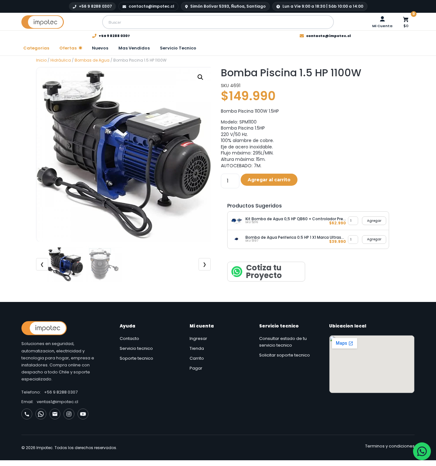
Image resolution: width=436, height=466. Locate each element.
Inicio (41, 60)
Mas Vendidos (134, 48)
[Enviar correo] (54, 414)
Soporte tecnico (136, 358)
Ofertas (68, 48)
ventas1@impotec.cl (57, 402)
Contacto (129, 338)
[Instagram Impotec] (69, 414)
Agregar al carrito (269, 180)
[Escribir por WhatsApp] (40, 414)
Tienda (197, 348)
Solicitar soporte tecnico (284, 355)
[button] (200, 77)
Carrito (197, 358)
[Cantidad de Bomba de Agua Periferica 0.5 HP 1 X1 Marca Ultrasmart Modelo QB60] (353, 239)
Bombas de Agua (92, 60)
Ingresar (198, 338)
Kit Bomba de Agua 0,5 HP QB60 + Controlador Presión (295, 219)
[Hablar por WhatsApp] (422, 451)
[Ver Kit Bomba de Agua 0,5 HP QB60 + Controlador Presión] (236, 220)
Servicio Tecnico (178, 48)
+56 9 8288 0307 (61, 392)
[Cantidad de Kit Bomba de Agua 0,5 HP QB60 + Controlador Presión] (353, 220)
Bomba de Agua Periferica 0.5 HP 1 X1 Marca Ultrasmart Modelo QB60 (295, 237)
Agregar (374, 220)
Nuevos (100, 48)
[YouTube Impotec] (83, 414)
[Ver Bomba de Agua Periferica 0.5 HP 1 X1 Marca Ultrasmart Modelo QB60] (236, 239)
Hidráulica (60, 60)
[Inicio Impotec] (64, 328)
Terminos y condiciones (390, 446)
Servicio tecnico (136, 348)
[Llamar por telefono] (26, 414)
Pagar (196, 368)
